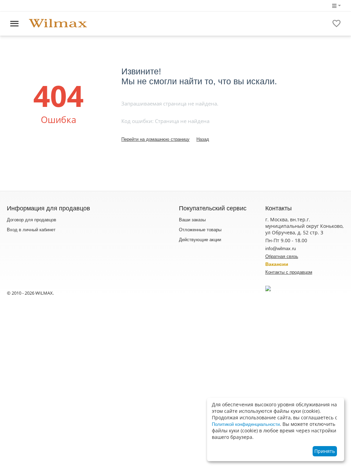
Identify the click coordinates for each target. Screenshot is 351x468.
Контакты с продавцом (288, 272)
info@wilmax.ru (280, 248)
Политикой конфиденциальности (246, 424)
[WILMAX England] (58, 23)
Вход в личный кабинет (31, 229)
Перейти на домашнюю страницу (155, 139)
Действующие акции (200, 239)
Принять (324, 451)
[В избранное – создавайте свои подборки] (336, 23)
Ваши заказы (192, 219)
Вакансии (276, 264)
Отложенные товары (200, 229)
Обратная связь (281, 256)
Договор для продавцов (31, 219)
